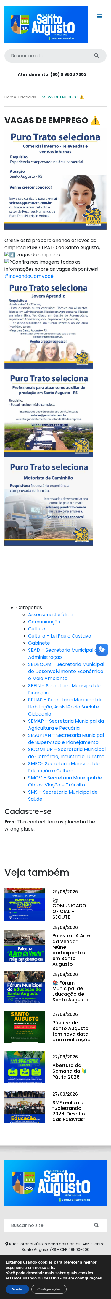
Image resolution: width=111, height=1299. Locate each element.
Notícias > (29, 97)
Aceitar (17, 1289)
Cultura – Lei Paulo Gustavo (59, 636)
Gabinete (39, 643)
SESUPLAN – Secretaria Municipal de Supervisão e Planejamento (66, 739)
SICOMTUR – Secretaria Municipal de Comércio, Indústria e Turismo (67, 753)
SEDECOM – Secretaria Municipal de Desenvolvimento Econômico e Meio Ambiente (66, 671)
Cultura (36, 628)
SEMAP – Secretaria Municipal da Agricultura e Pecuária (66, 725)
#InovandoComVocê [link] (29, 276)
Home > (11, 97)
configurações (88, 1278)
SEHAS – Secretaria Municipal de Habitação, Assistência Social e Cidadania (65, 706)
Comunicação (44, 621)
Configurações (49, 1289)
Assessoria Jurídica (50, 614)
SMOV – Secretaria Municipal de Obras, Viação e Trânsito (65, 781)
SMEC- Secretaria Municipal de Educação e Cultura (64, 767)
